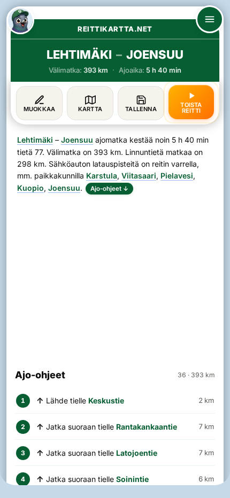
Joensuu (77, 139)
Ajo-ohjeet (109, 188)
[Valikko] (210, 19)
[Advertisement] (115, 277)
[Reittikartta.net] (20, 20)
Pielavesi (176, 175)
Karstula (101, 175)
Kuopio (30, 187)
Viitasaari (138, 175)
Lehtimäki (35, 139)
